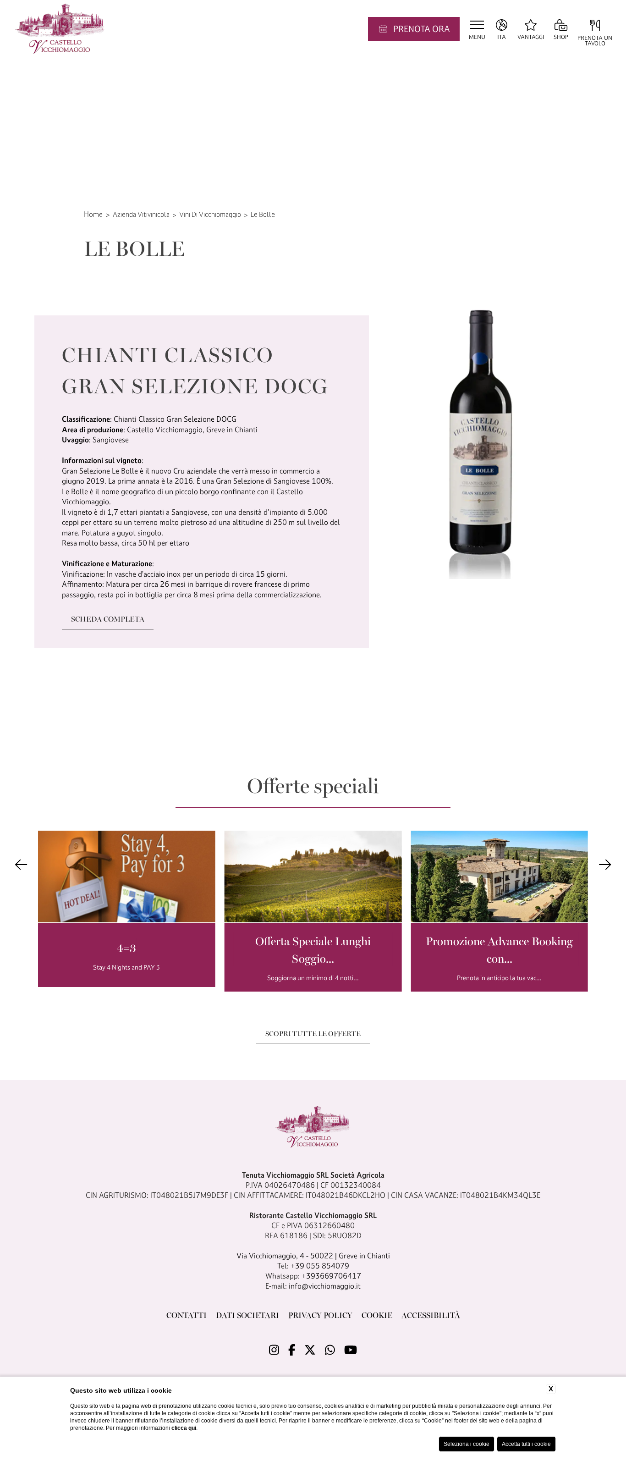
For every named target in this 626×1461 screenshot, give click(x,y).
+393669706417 (331, 1275)
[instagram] (274, 1350)
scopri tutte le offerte (313, 1033)
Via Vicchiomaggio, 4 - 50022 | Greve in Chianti (313, 1255)
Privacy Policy (320, 1314)
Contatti (186, 1314)
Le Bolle (263, 214)
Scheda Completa (107, 618)
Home (93, 214)
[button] (21, 864)
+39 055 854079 (320, 1265)
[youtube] (350, 1350)
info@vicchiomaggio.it (325, 1285)
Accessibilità (430, 1314)
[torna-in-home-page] (60, 29)
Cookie (377, 1314)
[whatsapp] (330, 1350)
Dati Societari (247, 1314)
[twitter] (310, 1350)
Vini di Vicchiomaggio (210, 214)
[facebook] (292, 1350)
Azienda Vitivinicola (141, 214)
